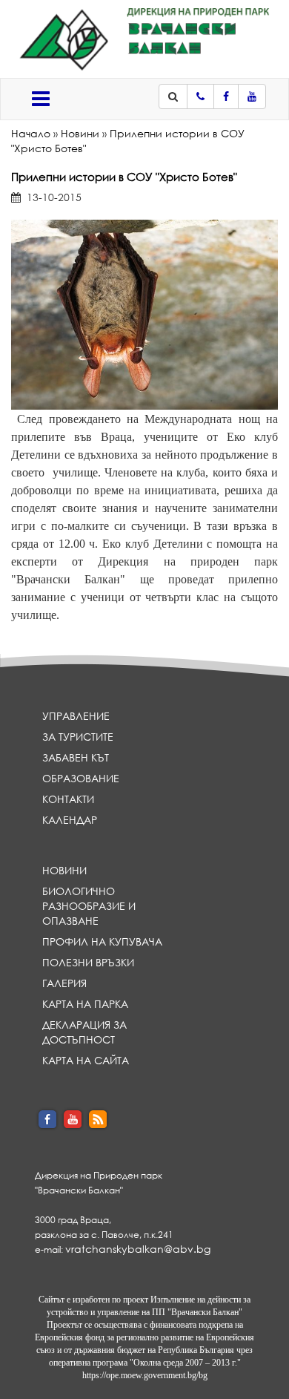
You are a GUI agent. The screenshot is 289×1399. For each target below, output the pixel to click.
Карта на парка (85, 1004)
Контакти (68, 799)
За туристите (77, 737)
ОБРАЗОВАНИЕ (80, 778)
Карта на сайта (85, 1060)
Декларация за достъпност (84, 1032)
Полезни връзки (88, 962)
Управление (76, 716)
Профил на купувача (102, 941)
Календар (69, 820)
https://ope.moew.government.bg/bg (144, 1375)
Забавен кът (75, 757)
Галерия (64, 983)
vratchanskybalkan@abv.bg (137, 1249)
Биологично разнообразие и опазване (89, 906)
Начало (30, 133)
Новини (80, 133)
